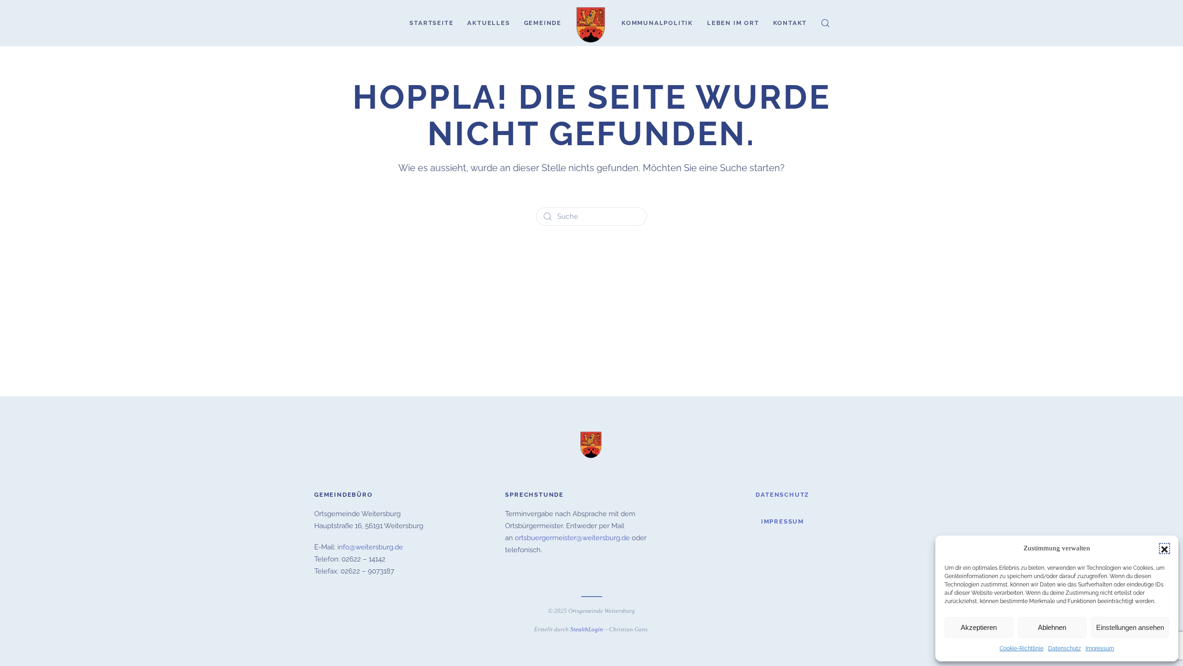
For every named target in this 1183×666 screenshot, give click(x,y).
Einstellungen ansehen (1130, 627)
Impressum (1099, 648)
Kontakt (790, 22)
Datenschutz (1064, 648)
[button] (1164, 548)
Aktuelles (488, 22)
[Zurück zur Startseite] (591, 23)
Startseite (431, 22)
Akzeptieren (979, 627)
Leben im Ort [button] (733, 22)
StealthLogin (586, 629)
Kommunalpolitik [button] (657, 22)
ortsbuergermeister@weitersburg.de (572, 538)
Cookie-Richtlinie (1021, 648)
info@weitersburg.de (370, 547)
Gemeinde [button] (542, 22)
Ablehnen (1052, 627)
